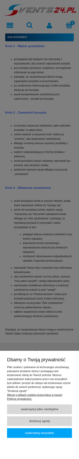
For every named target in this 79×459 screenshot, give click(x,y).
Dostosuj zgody (39, 421)
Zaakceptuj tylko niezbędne (39, 409)
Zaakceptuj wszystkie (39, 433)
